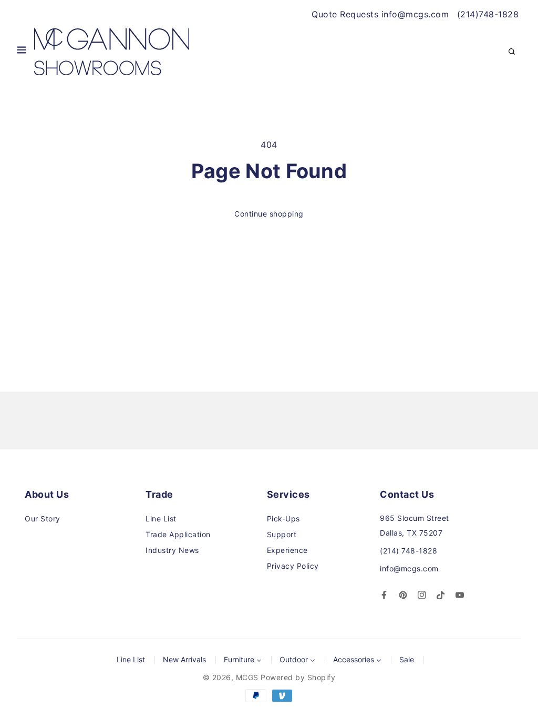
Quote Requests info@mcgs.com (380, 14)
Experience (287, 550)
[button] (21, 51)
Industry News (172, 550)
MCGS (247, 677)
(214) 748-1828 (408, 550)
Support (282, 534)
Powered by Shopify (298, 677)
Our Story (42, 518)
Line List (161, 518)
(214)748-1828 (488, 14)
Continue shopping (269, 213)
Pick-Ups (283, 518)
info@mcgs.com (409, 568)
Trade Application (178, 534)
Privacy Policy (293, 565)
